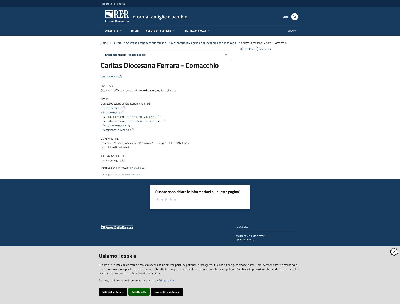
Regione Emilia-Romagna (113, 3)
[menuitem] (291, 31)
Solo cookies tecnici (112, 292)
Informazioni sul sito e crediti (250, 236)
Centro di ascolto (112, 108)
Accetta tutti (139, 292)
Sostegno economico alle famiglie (146, 43)
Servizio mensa (111, 112)
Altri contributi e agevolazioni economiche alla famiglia (204, 43)
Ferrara (117, 43)
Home (104, 43)
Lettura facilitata (110, 76)
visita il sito (137, 168)
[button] (294, 16)
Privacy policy (167, 280)
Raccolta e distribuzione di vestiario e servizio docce (132, 121)
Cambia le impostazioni (167, 292)
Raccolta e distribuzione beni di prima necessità (129, 117)
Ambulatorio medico (114, 125)
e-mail (247, 239)
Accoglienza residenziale (116, 130)
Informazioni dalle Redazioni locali (125, 55)
